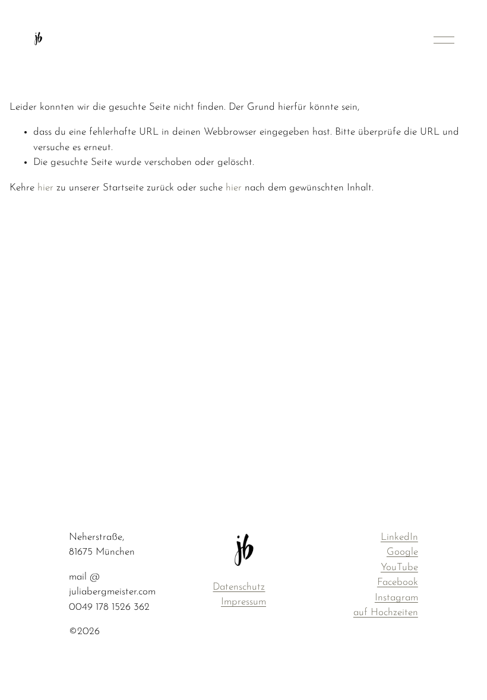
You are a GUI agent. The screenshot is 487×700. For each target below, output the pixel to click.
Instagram (396, 598)
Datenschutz (239, 587)
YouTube (399, 567)
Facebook (397, 582)
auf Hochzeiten (385, 612)
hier (45, 188)
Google (402, 552)
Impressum (243, 602)
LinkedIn (399, 537)
